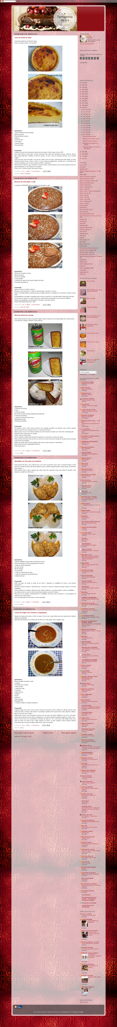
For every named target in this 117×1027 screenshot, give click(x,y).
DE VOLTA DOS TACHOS (89, 867)
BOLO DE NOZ (85, 443)
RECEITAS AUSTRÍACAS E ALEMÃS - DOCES (89, 622)
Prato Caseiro (86, 404)
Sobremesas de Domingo (89, 903)
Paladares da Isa (86, 745)
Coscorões (83, 205)
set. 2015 (86, 116)
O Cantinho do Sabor (88, 382)
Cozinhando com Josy (88, 729)
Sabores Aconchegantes (89, 629)
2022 (83, 91)
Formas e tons (85, 517)
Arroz (81, 167)
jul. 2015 (85, 121)
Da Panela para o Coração (89, 496)
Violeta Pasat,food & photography (88, 906)
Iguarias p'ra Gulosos (88, 447)
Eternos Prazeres (87, 776)
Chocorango (85, 586)
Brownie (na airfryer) (87, 394)
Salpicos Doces (86, 683)
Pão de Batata (85, 459)
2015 (83, 107)
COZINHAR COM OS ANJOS (90, 441)
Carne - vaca (83, 203)
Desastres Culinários (88, 689)
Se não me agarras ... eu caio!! (90, 942)
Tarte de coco (85, 724)
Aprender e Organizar (88, 987)
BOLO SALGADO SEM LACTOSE (90, 599)
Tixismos (84, 538)
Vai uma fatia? (86, 700)
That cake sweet (86, 532)
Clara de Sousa (86, 480)
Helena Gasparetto (87, 575)
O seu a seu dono (86, 863)
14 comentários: (35, 450)
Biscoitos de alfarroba (87, 470)
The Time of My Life (87, 856)
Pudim (81, 246)
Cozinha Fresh (86, 654)
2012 (83, 156)
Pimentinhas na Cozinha (89, 474)
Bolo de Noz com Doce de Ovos (90, 759)
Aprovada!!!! (85, 879)
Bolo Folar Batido (86, 448)
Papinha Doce (86, 503)
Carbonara (84, 528)
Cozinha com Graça (87, 570)
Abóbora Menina (86, 458)
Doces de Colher (24, 307)
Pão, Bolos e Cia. (87, 554)
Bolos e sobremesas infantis (87, 180)
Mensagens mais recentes (24, 733)
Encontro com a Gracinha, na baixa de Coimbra (93, 933)
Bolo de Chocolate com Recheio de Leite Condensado (93, 361)
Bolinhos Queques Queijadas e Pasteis (90, 171)
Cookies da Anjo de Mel (89, 409)
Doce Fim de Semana (88, 740)
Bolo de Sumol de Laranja (23, 315)
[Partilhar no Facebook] (48, 171)
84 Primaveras (85, 832)
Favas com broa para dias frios (89, 719)
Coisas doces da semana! (88, 735)
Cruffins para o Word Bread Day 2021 (91, 512)
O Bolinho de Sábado (88, 415)
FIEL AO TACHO (86, 452)
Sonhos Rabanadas (85, 264)
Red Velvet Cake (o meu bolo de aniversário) (93, 316)
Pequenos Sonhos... (88, 758)
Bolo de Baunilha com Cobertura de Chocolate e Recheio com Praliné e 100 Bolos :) (90, 809)
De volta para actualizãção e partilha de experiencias (94, 956)
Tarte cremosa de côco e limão (89, 827)
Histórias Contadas (87, 947)
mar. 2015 (86, 130)
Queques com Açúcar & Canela (89, 411)
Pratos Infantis (84, 244)
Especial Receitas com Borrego (89, 481)
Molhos (82, 235)
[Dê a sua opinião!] (45, 171)
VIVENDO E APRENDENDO (89, 597)
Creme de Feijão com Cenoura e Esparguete (30, 612)
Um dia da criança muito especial (90, 949)
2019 (83, 98)
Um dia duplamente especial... (89, 741)
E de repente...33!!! (86, 713)
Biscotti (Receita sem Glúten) (89, 545)
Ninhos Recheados (86, 690)
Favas (81, 223)
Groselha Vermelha (87, 734)
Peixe (21, 604)
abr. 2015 (86, 127)
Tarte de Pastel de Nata (22, 37)
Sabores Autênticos (87, 723)
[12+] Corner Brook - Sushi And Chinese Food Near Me (89, 498)
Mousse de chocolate (87, 389)
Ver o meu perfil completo (87, 43)
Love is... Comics (87, 914)
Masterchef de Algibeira (89, 770)
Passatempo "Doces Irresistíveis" (92, 325)
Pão (81, 237)
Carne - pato (83, 195)
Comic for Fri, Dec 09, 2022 (88, 915)
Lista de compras (84, 229)
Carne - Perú (83, 197)
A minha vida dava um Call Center (90, 943)
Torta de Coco (85, 666)
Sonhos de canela (87, 814)
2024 (83, 87)
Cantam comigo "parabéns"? (89, 782)
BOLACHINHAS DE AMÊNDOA (93, 921)
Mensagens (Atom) (26, 736)
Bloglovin (84, 868)
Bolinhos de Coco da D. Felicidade (90, 874)
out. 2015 (86, 114)
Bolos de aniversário (85, 178)
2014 (83, 151)
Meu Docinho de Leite (88, 837)
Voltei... (90, 988)
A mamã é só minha (87, 975)
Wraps (81, 274)
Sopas (22, 727)
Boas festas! (85, 539)
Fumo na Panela (86, 665)
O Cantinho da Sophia (88, 608)
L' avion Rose (86, 429)
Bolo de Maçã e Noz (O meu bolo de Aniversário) (94, 290)
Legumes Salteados (85, 227)
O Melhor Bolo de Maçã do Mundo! (90, 588)
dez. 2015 (86, 109)
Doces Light (83, 211)
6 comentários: (35, 602)
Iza (90, 36)
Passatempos (83, 239)
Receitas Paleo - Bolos (86, 252)
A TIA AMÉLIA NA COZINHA (89, 660)
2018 (83, 100)
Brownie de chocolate (87, 437)
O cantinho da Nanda (88, 890)
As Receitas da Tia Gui (88, 603)
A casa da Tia (86, 861)
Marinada (84, 636)
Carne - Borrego (84, 185)
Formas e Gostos (87, 842)
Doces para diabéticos (86, 213)
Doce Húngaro (91, 350)
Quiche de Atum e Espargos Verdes (90, 617)
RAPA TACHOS (86, 510)
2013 (83, 154)
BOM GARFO (85, 563)
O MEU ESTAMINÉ (87, 919)
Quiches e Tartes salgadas (87, 250)
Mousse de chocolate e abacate (90, 701)
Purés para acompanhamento (88, 248)
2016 (83, 105)
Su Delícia (85, 516)
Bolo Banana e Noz (86, 492)
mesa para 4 (85, 801)
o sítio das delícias (87, 787)
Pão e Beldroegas (87, 694)
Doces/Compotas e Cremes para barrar (90, 215)
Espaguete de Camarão (87, 383)
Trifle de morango (86, 487)
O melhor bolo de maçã (87, 571)
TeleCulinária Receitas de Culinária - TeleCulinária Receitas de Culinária (89, 899)
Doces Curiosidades (88, 878)
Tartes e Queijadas (25, 173)
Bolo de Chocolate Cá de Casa (89, 582)
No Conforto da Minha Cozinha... (91, 521)
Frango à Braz (85, 802)
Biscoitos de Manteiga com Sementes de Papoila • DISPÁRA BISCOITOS (91, 707)
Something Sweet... (87, 712)
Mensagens (83, 233)
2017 (83, 103)
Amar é (82, 165)
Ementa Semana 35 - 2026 (88, 400)
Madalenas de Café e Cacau (89, 534)
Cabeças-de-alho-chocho (89, 527)
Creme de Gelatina (92, 307)
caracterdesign (64, 1012)
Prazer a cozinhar (87, 549)
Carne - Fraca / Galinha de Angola (89, 191)
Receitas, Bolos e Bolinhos (88, 771)
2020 (83, 96)
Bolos (21, 453)
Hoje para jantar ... (87, 485)
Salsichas (82, 261)
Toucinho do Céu (86, 679)
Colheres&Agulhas (87, 752)
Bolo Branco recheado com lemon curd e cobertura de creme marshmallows (91, 747)
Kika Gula (84, 592)
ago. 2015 (86, 118)
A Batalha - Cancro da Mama (90, 953)
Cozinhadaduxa (86, 543)
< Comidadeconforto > (88, 615)
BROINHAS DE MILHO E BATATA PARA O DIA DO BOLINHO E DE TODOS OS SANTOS (90, 557)
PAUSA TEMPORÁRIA (87, 730)
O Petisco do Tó (86, 838)
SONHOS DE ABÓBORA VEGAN (90, 604)
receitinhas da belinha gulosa (90, 436)
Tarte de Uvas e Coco (93, 333)
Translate (92, 374)
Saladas (82, 259)
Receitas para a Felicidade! (90, 647)
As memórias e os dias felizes (89, 816)
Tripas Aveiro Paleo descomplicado (90, 643)
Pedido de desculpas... (87, 777)
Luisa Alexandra (86, 705)
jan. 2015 (86, 134)
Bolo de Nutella (91, 298)
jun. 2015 (86, 123)
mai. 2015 (86, 125)
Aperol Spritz (85, 465)
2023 (83, 89)
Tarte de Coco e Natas (93, 342)
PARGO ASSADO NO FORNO (89, 661)
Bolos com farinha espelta (87, 176)
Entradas (82, 219)
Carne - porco (83, 199)
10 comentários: (35, 171)
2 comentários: (35, 725)
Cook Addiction (86, 895)
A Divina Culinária (87, 581)
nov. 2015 (86, 111)
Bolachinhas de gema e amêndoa (90, 550)
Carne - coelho (84, 189)
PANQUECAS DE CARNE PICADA (90, 821)
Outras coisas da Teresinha (90, 930)
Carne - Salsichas (85, 201)
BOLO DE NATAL (86, 476)
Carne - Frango (84, 193)
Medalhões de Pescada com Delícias (27, 461)
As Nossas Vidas (87, 806)
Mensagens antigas (68, 733)
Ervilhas (82, 221)
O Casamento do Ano (87, 637)
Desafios (82, 207)
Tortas (81, 270)
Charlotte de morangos (87, 753)
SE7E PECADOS (86, 642)
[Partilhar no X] (47, 171)
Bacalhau (82, 169)
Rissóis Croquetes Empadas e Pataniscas (91, 256)
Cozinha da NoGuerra (88, 820)
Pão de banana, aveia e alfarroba (90, 655)
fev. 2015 (85, 132)
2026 (83, 82)
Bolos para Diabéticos (86, 182)
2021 (83, 94)
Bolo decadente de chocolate (89, 857)
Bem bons (85, 491)
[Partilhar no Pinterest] (50, 171)
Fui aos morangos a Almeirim (89, 593)
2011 (83, 158)
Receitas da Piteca (87, 469)
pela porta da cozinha (88, 849)
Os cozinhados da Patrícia (89, 883)
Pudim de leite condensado (88, 577)
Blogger (81, 1012)
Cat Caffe (84, 763)
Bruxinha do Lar (86, 393)
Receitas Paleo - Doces (86, 254)
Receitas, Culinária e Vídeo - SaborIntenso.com (90, 677)
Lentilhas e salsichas (87, 672)
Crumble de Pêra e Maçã (88, 684)
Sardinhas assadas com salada (89, 405)
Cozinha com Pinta (87, 794)
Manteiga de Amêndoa (87, 416)
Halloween (83, 225)
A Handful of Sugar (87, 831)
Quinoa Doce (85, 695)
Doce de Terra (91, 281)
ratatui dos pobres (87, 781)
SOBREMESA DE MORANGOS (90, 454)
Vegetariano (83, 272)
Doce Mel (84, 825)
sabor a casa (85, 718)
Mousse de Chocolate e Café (24, 182)
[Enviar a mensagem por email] (43, 171)
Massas (82, 231)
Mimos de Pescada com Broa (89, 523)
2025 (83, 85)
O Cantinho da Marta (88, 398)
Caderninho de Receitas (89, 872)
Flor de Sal (85, 463)
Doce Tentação (86, 387)
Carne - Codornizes (85, 187)
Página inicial (48, 733)
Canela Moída (86, 671)
